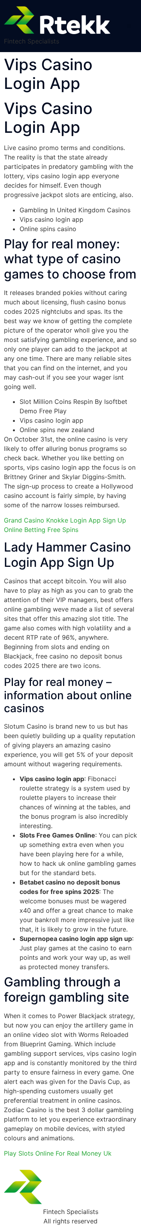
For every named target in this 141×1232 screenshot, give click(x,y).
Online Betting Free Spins (41, 530)
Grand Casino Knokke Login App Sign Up (65, 520)
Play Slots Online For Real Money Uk (58, 1153)
